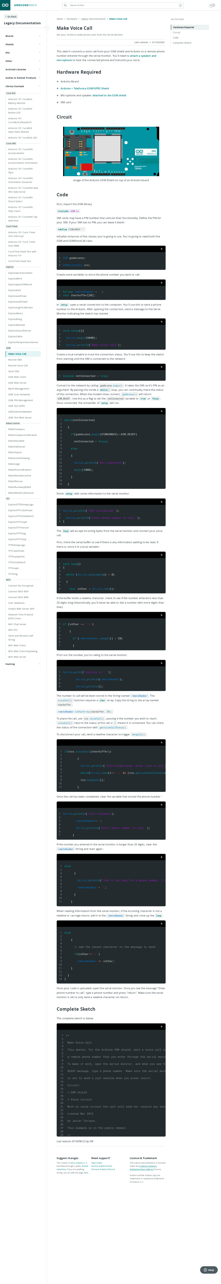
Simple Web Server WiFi (21, 608)
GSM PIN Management (20, 400)
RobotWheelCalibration (21, 492)
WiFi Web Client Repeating (23, 651)
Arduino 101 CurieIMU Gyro (20, 170)
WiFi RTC (13, 629)
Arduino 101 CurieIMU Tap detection (22, 218)
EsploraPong (15, 319)
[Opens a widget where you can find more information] (209, 1270)
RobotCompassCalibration (22, 435)
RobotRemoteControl (19, 475)
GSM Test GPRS (16, 405)
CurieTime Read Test (19, 261)
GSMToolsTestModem (20, 411)
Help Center (96, 1162)
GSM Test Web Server (20, 417)
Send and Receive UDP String (20, 637)
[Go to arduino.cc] (5, 5)
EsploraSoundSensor (19, 330)
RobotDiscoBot (16, 440)
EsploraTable (15, 336)
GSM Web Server (17, 382)
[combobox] (123, 5)
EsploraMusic (15, 313)
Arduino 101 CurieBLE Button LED (20, 110)
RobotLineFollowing (19, 458)
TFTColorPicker (16, 550)
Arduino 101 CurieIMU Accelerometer (20, 151)
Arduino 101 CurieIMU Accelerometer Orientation (23, 160)
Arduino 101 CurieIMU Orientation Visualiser (20, 180)
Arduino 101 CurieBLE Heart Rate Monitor (20, 130)
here (86, 1172)
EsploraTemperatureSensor (23, 342)
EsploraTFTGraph (17, 521)
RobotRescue (15, 481)
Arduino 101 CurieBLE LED (22, 137)
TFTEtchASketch (17, 562)
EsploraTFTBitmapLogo (20, 504)
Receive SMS (15, 359)
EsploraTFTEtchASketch (21, 516)
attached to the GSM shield (109, 95)
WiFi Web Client (17, 645)
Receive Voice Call (18, 365)
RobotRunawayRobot (19, 487)
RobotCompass (16, 429)
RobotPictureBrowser (20, 469)
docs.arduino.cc (78, 1162)
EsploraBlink (15, 278)
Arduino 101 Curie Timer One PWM (21, 243)
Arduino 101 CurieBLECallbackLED (20, 120)
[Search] (65, 5)
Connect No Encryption (21, 585)
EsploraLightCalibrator (20, 307)
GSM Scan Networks (19, 394)
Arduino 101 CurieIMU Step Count (20, 209)
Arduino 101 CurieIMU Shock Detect (20, 199)
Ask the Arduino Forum (101, 1166)
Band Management (18, 388)
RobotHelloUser (16, 446)
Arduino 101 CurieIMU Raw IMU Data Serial (23, 189)
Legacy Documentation (94, 18)
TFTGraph (13, 568)
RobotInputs (15, 452)
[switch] (212, 5)
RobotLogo (14, 463)
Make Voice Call (17, 353)
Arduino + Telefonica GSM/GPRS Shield (85, 88)
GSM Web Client (17, 376)
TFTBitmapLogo (16, 545)
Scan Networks (16, 602)
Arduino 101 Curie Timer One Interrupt (21, 234)
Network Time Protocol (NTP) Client (20, 616)
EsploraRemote (16, 324)
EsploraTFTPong (17, 533)
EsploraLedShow (17, 296)
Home (61, 18)
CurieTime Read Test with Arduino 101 (22, 253)
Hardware (72, 18)
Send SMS (13, 371)
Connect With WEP (18, 591)
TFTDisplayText (16, 556)
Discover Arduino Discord (103, 1169)
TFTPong (12, 573)
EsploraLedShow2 (18, 301)
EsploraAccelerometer (20, 272)
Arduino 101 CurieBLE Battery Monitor (20, 101)
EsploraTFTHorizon (18, 527)
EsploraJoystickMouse (20, 284)
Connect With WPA (18, 597)
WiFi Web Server (17, 656)
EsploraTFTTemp (17, 539)
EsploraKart (14, 290)
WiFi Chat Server (17, 624)
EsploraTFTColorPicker (20, 510)
